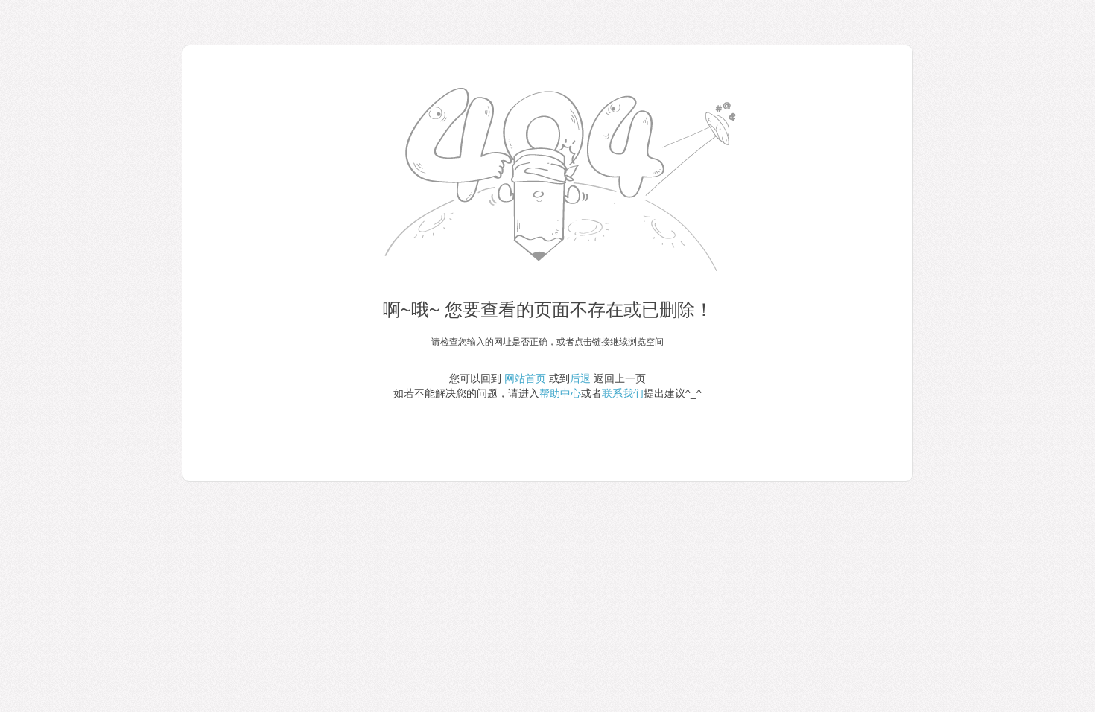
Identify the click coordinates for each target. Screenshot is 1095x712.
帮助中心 (560, 393)
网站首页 (525, 378)
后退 (580, 378)
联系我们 (623, 393)
